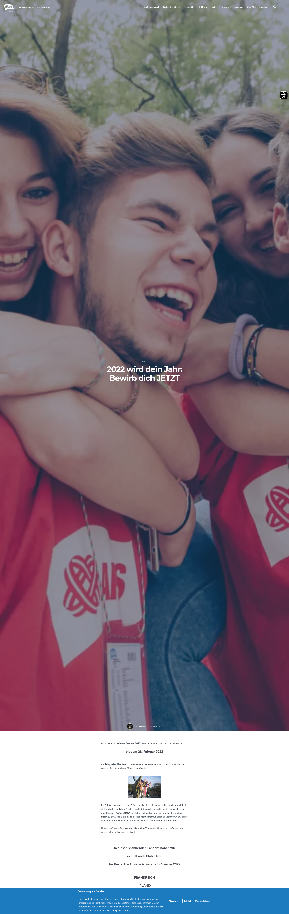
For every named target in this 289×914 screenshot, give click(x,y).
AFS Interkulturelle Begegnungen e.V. (10, 7)
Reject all (187, 901)
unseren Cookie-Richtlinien (91, 902)
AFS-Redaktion (141, 726)
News (144, 361)
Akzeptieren (173, 901)
